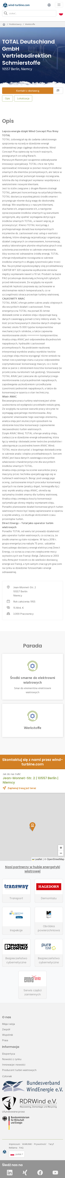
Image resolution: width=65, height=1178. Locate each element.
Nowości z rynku (11, 1059)
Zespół (6, 1029)
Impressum (14, 1143)
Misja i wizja (8, 1024)
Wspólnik (7, 1034)
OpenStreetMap (55, 859)
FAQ (21, 1147)
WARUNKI (27, 1143)
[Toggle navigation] (59, 4)
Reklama (13, 1147)
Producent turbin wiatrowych (19, 1070)
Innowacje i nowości (13, 1064)
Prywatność (40, 1143)
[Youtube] (55, 1172)
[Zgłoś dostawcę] (58, 90)
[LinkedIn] (9, 1172)
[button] (61, 13)
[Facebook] (40, 1172)
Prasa (5, 1040)
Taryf (51, 1143)
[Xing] (25, 1172)
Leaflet (38, 859)
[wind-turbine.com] (4, 24)
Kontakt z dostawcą (27, 90)
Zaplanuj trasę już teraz (22, 788)
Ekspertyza (8, 1053)
